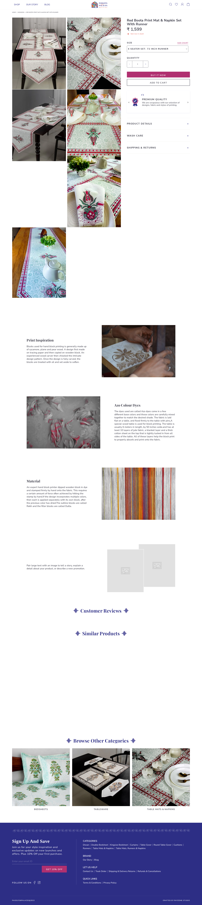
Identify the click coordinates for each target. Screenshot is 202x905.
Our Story (32, 4)
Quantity (133, 58)
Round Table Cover (162, 845)
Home (14, 12)
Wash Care (135, 135)
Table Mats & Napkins (103, 848)
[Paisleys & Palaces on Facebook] (34, 883)
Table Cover (145, 845)
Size (129, 42)
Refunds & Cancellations (149, 871)
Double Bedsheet (99, 845)
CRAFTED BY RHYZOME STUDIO (176, 900)
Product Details (139, 123)
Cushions (178, 845)
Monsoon (21, 12)
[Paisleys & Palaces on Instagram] (39, 882)
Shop (17, 4)
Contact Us (88, 871)
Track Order (100, 871)
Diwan (86, 845)
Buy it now (158, 75)
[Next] (188, 102)
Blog (47, 4)
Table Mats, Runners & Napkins (131, 848)
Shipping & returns (141, 147)
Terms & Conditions (92, 883)
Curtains (134, 845)
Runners (87, 848)
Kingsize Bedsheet (119, 845)
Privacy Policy (109, 883)
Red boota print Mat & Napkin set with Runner (42, 12)
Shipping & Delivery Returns (122, 871)
